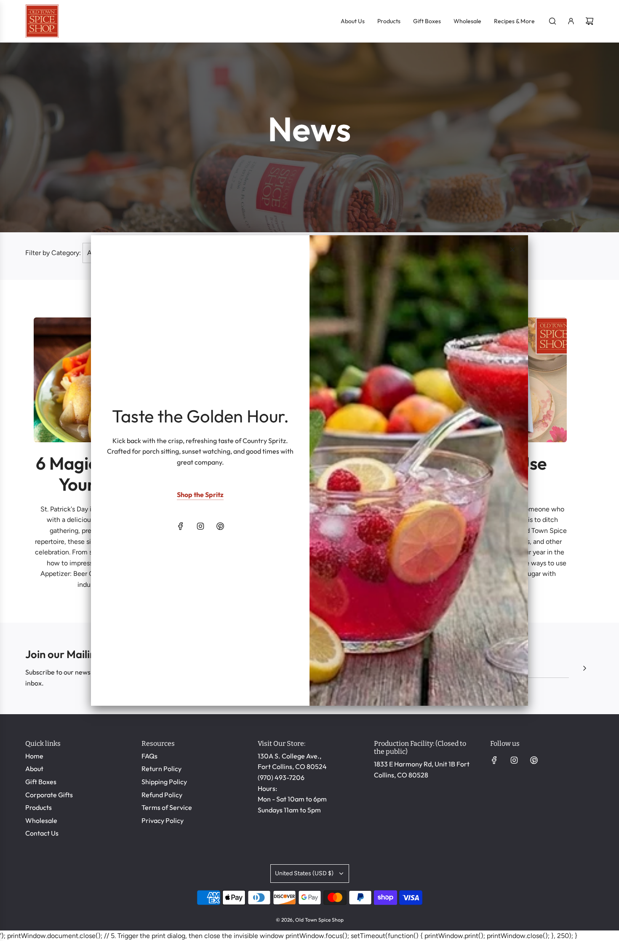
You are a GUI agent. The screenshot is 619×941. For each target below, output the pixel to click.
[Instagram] (200, 526)
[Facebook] (180, 526)
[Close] (512, 249)
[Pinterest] (220, 526)
